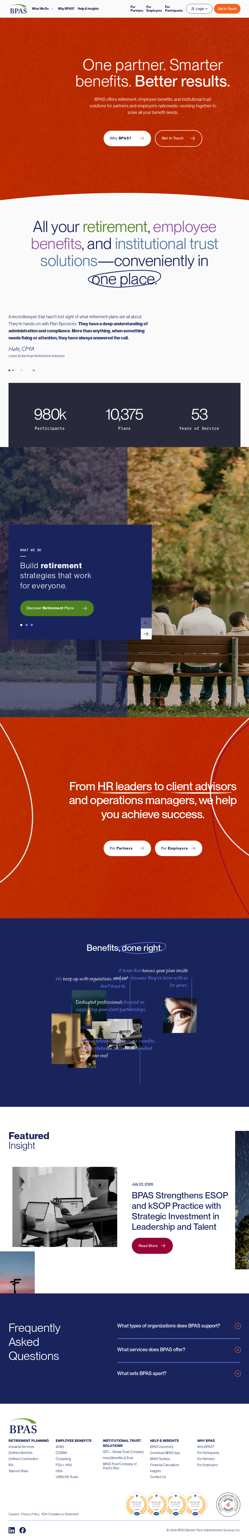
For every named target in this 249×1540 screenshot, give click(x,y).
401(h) (60, 1447)
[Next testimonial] (33, 370)
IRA (11, 1465)
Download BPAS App (165, 1453)
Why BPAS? (66, 8)
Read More (148, 1246)
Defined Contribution (23, 1459)
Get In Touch (227, 9)
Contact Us (158, 1477)
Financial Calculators (164, 1465)
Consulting (63, 1459)
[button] (146, 623)
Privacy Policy (30, 1514)
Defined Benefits (21, 1453)
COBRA (61, 1453)
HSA (59, 1471)
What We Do (40, 8)
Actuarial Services (21, 1447)
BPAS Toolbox (160, 1459)
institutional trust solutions (129, 252)
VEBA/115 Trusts (67, 1477)
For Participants (174, 8)
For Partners (137, 8)
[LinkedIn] (12, 1530)
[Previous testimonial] (22, 370)
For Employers (154, 8)
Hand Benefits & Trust (118, 1458)
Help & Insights (88, 8)
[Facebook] (23, 1530)
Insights (155, 1471)
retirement (115, 226)
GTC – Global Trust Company (123, 1452)
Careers (14, 1514)
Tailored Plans (18, 1471)
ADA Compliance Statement (60, 1514)
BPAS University (161, 1447)
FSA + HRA (64, 1465)
